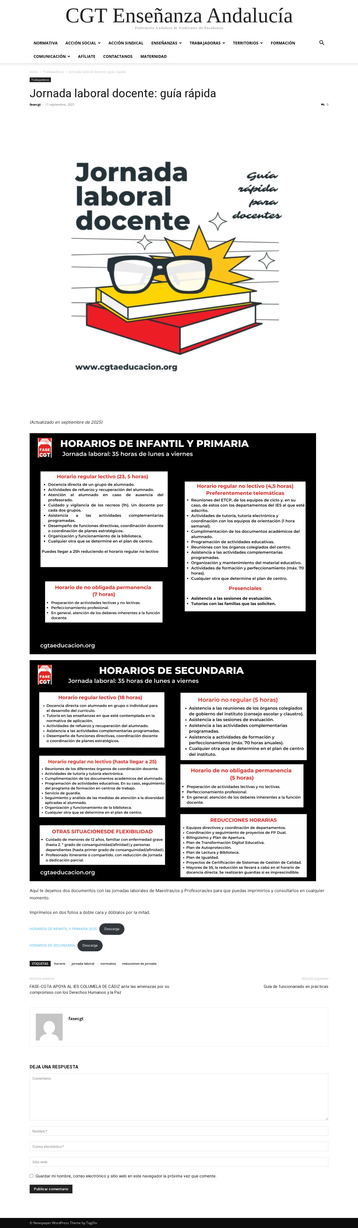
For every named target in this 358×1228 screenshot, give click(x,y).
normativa (108, 963)
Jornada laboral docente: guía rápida (123, 93)
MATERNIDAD (153, 56)
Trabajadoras (205, 43)
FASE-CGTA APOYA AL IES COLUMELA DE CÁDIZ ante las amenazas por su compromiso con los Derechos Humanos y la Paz (99, 989)
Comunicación (50, 56)
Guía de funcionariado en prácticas (296, 986)
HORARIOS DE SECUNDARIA (52, 945)
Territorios (245, 43)
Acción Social (80, 43)
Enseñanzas (164, 43)
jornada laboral (83, 963)
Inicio (34, 71)
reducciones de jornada (139, 963)
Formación (283, 43)
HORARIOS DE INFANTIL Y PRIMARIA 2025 (63, 929)
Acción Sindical (126, 43)
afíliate (86, 56)
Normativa (46, 43)
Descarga (111, 929)
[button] (321, 43)
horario (59, 963)
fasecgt (35, 104)
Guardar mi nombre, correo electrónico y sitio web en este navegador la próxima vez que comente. (126, 1176)
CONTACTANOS (118, 56)
